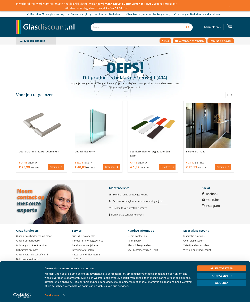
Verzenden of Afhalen (191, 40)
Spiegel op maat (195, 151)
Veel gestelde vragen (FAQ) (143, 250)
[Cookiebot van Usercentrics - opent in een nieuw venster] (22, 295)
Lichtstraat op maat (27, 250)
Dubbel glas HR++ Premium (31, 245)
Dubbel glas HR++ (85, 151)
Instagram (212, 206)
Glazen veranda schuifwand (32, 254)
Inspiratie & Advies (220, 40)
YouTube (212, 200)
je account (134, 87)
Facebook (211, 194)
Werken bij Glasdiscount (197, 250)
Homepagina (117, 87)
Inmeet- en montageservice (87, 240)
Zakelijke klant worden (196, 245)
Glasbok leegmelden (139, 245)
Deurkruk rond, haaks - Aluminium (39, 151)
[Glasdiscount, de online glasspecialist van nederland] (46, 20)
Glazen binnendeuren (28, 240)
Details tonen (52, 295)
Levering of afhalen (83, 250)
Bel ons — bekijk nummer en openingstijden (138, 201)
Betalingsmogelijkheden (85, 245)
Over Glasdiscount (193, 240)
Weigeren (222, 282)
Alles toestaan (221, 268)
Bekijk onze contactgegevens (127, 214)
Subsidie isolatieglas (83, 236)
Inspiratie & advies (194, 236)
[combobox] (136, 27)
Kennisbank (134, 240)
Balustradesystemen (27, 259)
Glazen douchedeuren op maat (34, 236)
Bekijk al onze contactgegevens (130, 194)
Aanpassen (220, 275)
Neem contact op (137, 236)
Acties (165, 40)
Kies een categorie (34, 40)
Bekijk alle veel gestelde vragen (129, 208)
